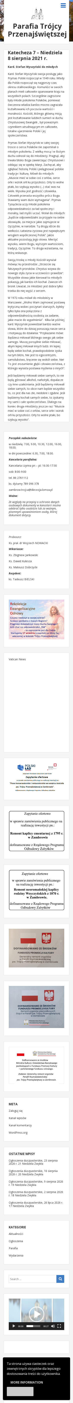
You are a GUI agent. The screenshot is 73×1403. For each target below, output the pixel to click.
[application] (36, 1314)
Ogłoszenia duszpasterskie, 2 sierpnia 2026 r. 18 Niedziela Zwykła (36, 1193)
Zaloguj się (16, 1111)
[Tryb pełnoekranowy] (59, 1326)
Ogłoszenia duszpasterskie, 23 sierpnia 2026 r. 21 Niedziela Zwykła (33, 1162)
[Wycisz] (53, 1326)
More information (27, 1382)
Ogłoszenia (16, 1241)
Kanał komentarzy (20, 1125)
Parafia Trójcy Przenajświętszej (37, 30)
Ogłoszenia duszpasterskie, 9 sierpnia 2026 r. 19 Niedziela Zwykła (36, 1183)
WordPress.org (18, 1132)
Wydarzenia (16, 1255)
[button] (36, 1314)
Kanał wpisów (17, 1118)
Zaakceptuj (20, 1391)
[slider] (33, 1326)
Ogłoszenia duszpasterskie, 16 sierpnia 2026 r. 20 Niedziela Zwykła (33, 1172)
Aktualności (16, 1234)
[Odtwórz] (14, 1326)
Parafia (13, 1248)
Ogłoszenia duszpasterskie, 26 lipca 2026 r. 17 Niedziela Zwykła (36, 1204)
